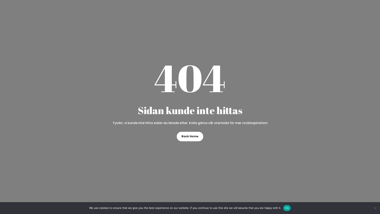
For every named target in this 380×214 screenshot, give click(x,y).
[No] (375, 208)
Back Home (190, 136)
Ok (287, 207)
